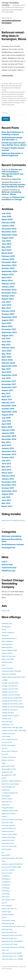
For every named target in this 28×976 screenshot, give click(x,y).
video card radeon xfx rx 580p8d (12, 959)
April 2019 (6, 372)
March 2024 (7, 280)
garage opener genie (8, 766)
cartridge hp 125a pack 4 (10, 710)
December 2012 (9, 482)
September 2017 (9, 387)
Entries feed (7, 564)
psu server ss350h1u (8, 870)
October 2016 (8, 409)
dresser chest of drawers (9, 751)
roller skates (6, 897)
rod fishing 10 (6, 879)
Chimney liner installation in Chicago (13, 198)
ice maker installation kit (10, 793)
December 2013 (9, 451)
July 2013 (6, 460)
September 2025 (9, 235)
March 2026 (7, 219)
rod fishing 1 (6, 876)
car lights (5, 680)
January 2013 (8, 479)
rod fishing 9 (6, 891)
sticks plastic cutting (8, 920)
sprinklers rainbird (8, 914)
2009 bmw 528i (7, 624)
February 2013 (8, 476)
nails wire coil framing (9, 846)
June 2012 (6, 500)
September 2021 (9, 332)
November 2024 (9, 265)
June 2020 (6, 351)
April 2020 (6, 357)
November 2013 (9, 454)
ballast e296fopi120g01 (9, 650)
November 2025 (9, 232)
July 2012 (6, 497)
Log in (4, 561)
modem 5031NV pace (9, 828)
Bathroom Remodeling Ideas (12, 540)
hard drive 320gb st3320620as (11, 781)
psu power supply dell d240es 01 (12, 864)
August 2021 (7, 335)
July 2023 (6, 302)
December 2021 (9, 329)
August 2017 (7, 390)
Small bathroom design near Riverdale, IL (12, 138)
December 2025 (9, 229)
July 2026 (6, 213)
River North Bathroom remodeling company (13, 133)
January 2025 (8, 259)
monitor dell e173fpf (8, 837)
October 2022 (8, 314)
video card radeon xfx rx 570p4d (12, 956)
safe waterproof (7, 906)
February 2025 (8, 256)
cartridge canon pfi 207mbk (11, 695)
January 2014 (8, 448)
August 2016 (7, 415)
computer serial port (8, 733)
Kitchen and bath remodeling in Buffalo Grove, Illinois (14, 144)
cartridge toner (6, 719)
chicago (5, 83)
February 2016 (8, 430)
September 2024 (9, 271)
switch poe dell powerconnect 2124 (13, 926)
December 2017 (9, 381)
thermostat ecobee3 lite (9, 932)
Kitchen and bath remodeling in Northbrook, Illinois (14, 185)
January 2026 (8, 226)
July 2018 (6, 378)
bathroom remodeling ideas (9, 94)
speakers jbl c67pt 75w (9, 909)
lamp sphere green (8, 808)
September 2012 (9, 491)
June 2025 (6, 244)
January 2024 (8, 287)
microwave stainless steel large (12, 819)
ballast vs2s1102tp (8, 659)
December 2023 (9, 290)
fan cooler (5, 754)
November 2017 (9, 384)
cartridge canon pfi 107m (10, 689)
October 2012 (8, 488)
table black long (7, 929)
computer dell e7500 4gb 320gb (12, 727)
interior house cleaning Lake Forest (13, 520)
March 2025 (7, 253)
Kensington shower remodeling (16, 100)
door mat (4, 748)
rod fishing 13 (6, 882)
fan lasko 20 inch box (9, 757)
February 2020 (8, 363)
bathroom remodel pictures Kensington (14, 92)
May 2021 (6, 345)
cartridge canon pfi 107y (10, 692)
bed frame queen (7, 662)
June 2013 (6, 463)
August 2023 (8, 299)
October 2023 (8, 296)
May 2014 (6, 442)
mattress (4, 817)
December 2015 (9, 436)
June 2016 (6, 421)
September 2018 (9, 375)
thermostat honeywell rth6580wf (12, 941)
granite (4, 778)
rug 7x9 (4, 903)
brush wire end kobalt (9, 674)
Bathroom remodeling (9, 85)
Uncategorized (8, 547)
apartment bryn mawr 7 (9, 638)
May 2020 (6, 354)
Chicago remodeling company (10, 966)
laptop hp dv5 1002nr (9, 814)
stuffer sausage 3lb (8, 923)
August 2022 (8, 320)
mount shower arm (8, 843)
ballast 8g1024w (7, 647)
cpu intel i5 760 (7, 742)
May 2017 (6, 393)
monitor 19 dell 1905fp (9, 834)
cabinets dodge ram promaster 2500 (13, 677)
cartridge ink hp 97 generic (10, 716)
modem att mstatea (8, 831)
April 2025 (6, 250)
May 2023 (6, 308)
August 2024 (8, 274)
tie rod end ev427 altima (9, 944)
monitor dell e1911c (8, 840)
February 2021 (8, 348)
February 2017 (8, 402)
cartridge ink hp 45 (8, 713)
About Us (16, 179)
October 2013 (8, 457)
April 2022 (6, 323)
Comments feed (9, 567)
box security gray (7, 668)
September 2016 (9, 412)
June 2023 (6, 305)
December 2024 (9, 262)
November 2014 (9, 439)
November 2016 (9, 405)
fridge (4, 763)
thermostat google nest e (10, 938)
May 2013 (6, 467)
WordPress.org (8, 571)
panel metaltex (6, 849)
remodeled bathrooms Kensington (11, 102)
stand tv (4, 917)
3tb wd (4, 629)
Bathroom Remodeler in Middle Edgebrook (12, 154)
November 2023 (9, 293)
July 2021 (6, 338)
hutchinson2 (6, 790)
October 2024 (8, 268)
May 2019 (6, 369)
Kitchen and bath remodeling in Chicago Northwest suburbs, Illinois (13, 172)
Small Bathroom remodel (13, 544)
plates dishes (6, 855)
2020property (6, 627)
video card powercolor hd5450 (12, 953)
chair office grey (7, 722)
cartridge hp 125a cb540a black (12, 698)
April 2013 (6, 470)
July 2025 (6, 241)
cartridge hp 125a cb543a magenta (13, 707)
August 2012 (7, 494)
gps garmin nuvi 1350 (9, 775)
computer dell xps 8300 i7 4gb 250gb (14, 730)
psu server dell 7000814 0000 (11, 867)
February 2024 (8, 283)
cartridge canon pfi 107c (10, 686)
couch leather (6, 736)
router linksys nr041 (8, 900)
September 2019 (9, 366)
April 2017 (6, 396)
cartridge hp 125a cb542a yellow (12, 704)
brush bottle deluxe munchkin (11, 671)
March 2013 (7, 473)
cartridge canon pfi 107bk (10, 683)
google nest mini (7, 772)
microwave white (7, 822)
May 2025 (6, 247)
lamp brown (5, 805)
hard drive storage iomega (10, 784)
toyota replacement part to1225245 (13, 947)
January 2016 (8, 433)
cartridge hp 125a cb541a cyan (12, 701)
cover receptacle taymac (10, 739)
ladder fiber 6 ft (7, 802)
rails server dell (7, 873)
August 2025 (8, 238)
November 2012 (9, 485)
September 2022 (9, 317)
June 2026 (6, 216)
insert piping (6, 796)
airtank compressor (8, 632)
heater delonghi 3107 (8, 787)
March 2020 (7, 360)
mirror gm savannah (8, 825)
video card (5, 950)
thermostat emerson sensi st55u (12, 935)
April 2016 (6, 424)
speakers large (6, 912)
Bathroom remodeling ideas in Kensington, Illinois (14, 36)
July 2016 (6, 418)
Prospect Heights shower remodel (13, 149)
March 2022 (7, 326)
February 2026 (8, 222)
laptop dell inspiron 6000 (10, 811)
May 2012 (6, 503)
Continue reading (8, 75)
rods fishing (5, 894)
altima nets (5, 635)
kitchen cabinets (7, 799)
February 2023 (8, 311)
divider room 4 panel (8, 745)
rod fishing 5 (6, 888)
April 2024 (6, 277)
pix (3, 852)
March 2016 (7, 427)
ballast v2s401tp (7, 653)
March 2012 (7, 506)
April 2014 (6, 445)
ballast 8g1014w (7, 644)
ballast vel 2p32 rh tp (8, 656)
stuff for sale (6, 611)
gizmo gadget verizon (9, 769)
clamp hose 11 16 (7, 724)
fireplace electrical (8, 760)
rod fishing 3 (6, 885)
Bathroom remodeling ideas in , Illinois (11, 193)
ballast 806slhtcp (7, 641)
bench (4, 665)
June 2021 (6, 341)
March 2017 (7, 399)
